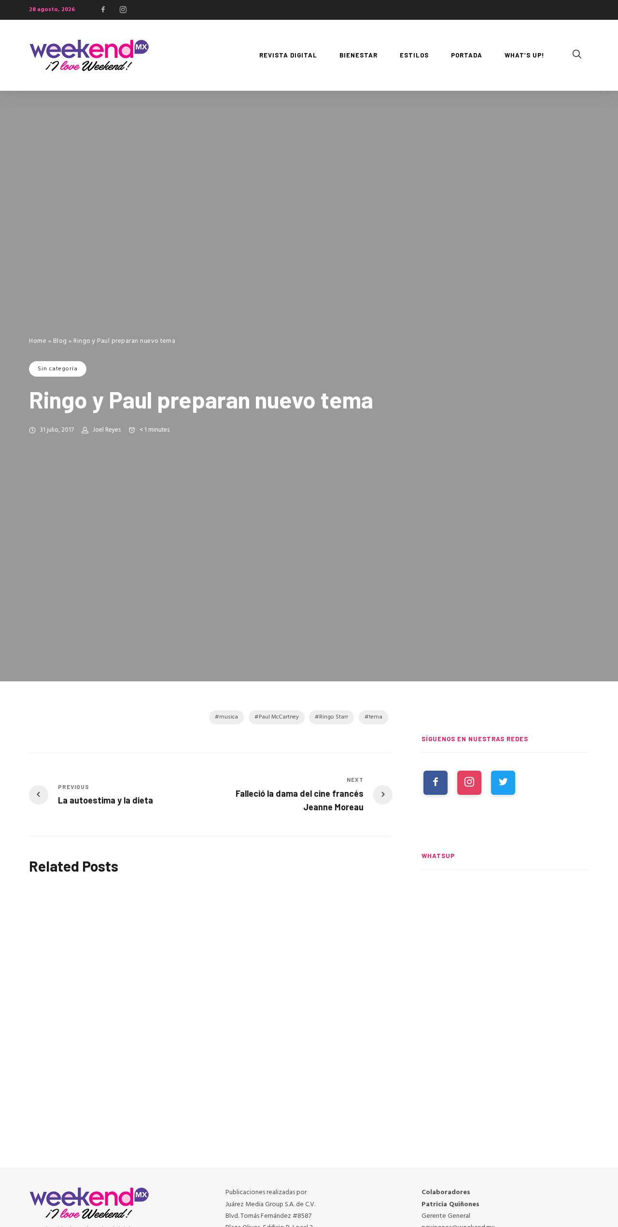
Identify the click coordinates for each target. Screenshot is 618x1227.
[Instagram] (123, 9)
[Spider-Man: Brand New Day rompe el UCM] (505, 1102)
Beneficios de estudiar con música (204, 979)
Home (37, 341)
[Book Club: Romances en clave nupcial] (505, 924)
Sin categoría (58, 369)
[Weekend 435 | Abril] (84, 933)
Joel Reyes (107, 430)
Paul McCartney (279, 717)
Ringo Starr (333, 717)
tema (375, 717)
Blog (60, 341)
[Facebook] (103, 9)
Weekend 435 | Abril (63, 989)
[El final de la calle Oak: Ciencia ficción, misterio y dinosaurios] (505, 1013)
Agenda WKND (308, 901)
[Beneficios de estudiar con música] (211, 926)
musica (228, 717)
